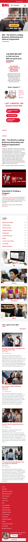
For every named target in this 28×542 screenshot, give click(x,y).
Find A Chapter (5, 496)
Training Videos (6, 225)
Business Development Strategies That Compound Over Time (13, 349)
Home (3, 487)
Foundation (14, 301)
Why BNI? (4, 489)
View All (22, 329)
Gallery (4, 238)
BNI (14, 265)
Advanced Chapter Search (12, 111)
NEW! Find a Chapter (7, 222)
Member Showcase (7, 246)
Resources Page (6, 228)
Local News (5, 243)
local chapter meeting (10, 198)
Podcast (14, 283)
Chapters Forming (7, 230)
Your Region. (5, 206)
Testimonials (5, 233)
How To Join (5, 500)
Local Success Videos (8, 241)
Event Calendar (6, 505)
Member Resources (6, 493)
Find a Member (12, 115)
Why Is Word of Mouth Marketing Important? (11, 386)
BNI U (14, 318)
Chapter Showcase (7, 235)
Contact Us (4, 498)
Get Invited (14, 25)
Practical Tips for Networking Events (12, 424)
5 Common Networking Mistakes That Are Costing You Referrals (13, 462)
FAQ (3, 503)
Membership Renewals (11, 120)
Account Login (19, 1)
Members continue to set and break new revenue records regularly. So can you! (14, 18)
